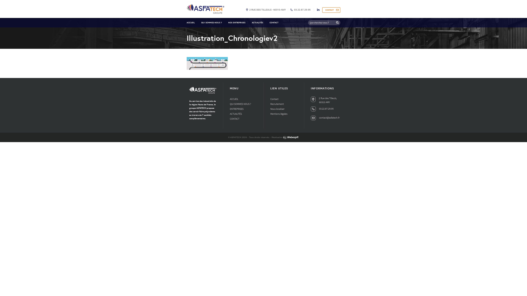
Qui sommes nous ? (240, 104)
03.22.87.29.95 (302, 9)
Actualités (257, 22)
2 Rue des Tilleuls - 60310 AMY (267, 9)
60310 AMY (324, 102)
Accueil (191, 22)
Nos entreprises (237, 22)
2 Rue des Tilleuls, (327, 98)
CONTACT (329, 10)
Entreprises (236, 108)
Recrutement (277, 104)
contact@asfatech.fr (329, 117)
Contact (274, 22)
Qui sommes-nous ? (211, 22)
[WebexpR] (291, 137)
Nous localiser (277, 108)
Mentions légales (278, 113)
